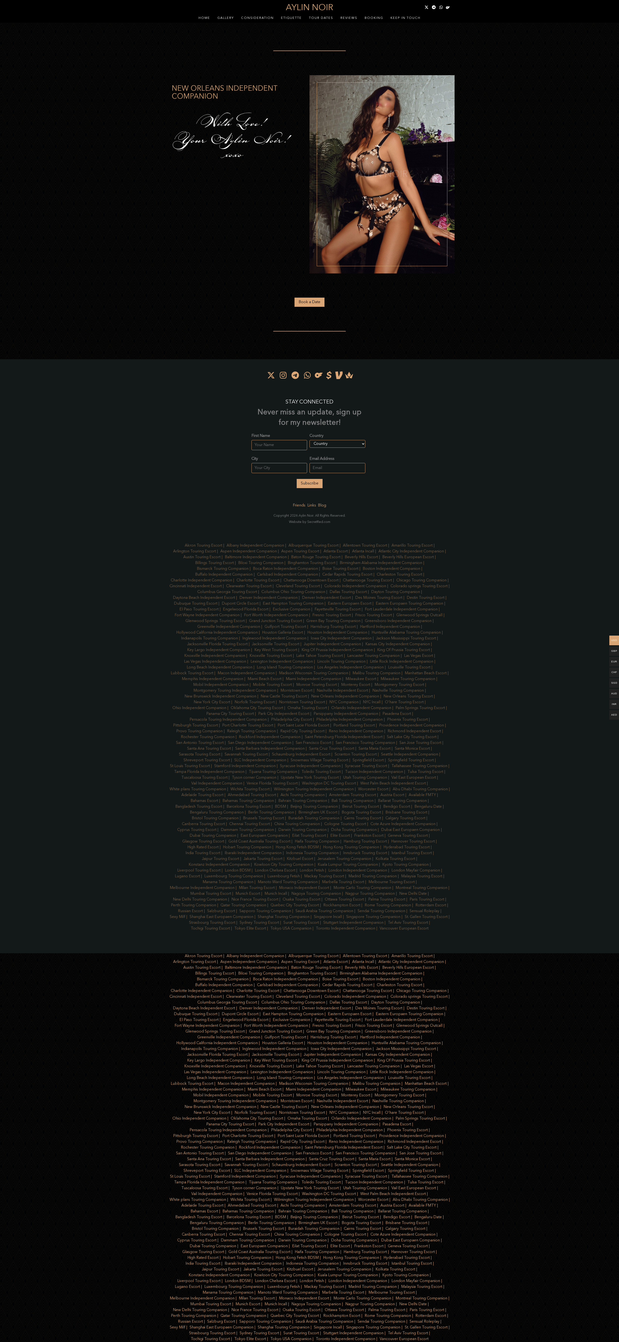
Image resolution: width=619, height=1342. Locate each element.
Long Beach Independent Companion (219, 667)
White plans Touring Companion (197, 789)
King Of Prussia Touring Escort (403, 650)
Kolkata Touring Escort (395, 859)
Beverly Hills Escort (361, 557)
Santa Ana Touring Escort (209, 749)
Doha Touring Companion (354, 830)
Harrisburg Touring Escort (333, 627)
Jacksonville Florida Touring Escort (217, 644)
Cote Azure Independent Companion (402, 824)
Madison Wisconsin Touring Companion (313, 673)
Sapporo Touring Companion (265, 911)
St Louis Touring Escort (190, 766)
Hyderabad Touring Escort (406, 847)
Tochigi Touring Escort (210, 929)
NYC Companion (344, 702)
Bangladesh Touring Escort (198, 807)
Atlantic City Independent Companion (411, 551)
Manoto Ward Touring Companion (288, 882)
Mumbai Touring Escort (210, 894)
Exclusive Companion (291, 609)
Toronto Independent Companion (345, 929)
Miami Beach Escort (264, 679)
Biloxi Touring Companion (260, 563)
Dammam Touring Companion (247, 830)
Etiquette (291, 18)
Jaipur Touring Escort (220, 859)
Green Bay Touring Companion (333, 621)
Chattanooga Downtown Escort (311, 580)
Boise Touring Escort (340, 569)
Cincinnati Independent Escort (195, 586)
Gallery (225, 18)
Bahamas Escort (204, 801)
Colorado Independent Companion (355, 586)
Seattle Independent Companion (409, 754)
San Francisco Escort (313, 743)
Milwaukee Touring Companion (408, 679)
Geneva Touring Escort (408, 836)
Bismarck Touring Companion (223, 569)
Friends (299, 505)
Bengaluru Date (428, 807)
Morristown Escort (296, 691)
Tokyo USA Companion (290, 929)
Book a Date (309, 302)
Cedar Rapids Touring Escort (347, 575)
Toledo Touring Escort (321, 772)
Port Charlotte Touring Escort (247, 725)
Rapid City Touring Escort (302, 731)
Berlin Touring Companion (271, 812)
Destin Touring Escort (425, 598)
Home (204, 18)
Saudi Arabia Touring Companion (324, 911)
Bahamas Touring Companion (248, 801)
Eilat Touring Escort (309, 836)
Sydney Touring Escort (259, 923)
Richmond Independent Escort (414, 731)
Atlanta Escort (336, 551)
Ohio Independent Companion (199, 708)
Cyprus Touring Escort (196, 830)
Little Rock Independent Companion (401, 662)
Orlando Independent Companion (361, 708)
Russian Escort (190, 911)
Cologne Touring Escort (345, 824)
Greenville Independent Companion (228, 627)
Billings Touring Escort (214, 563)
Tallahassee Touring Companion (419, 766)
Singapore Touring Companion (373, 917)
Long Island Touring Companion (285, 667)
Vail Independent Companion (216, 783)
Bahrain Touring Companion (302, 801)
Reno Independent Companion (356, 731)
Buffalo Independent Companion (224, 575)
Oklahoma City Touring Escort (257, 708)
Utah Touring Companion (365, 778)
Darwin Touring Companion (302, 830)
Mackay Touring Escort (324, 876)
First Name (260, 436)
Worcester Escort (373, 789)
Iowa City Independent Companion (341, 638)
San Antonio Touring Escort (200, 743)
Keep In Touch (405, 18)
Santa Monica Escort (412, 749)
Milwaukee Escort (361, 679)
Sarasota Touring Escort (199, 754)
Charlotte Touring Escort (257, 580)
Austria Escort (392, 795)
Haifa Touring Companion (317, 841)
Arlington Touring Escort (194, 551)
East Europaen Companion (264, 836)
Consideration (257, 18)
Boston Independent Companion (391, 569)
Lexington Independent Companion (282, 662)
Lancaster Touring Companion (373, 656)
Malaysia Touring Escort (421, 876)
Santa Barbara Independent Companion (270, 749)
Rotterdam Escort (430, 905)
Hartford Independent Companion (390, 627)
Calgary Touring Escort (405, 818)
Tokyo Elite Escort (250, 929)
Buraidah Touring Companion (313, 818)
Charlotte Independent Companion (201, 580)
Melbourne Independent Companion (202, 888)
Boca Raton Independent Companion (285, 569)
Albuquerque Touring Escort (313, 546)
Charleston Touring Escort (399, 575)
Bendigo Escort (396, 807)
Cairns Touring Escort (362, 818)
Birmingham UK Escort (317, 812)
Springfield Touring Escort (411, 760)
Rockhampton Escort (341, 905)
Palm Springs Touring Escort (420, 708)
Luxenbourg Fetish (283, 876)
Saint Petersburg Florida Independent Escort (344, 737)
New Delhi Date (413, 894)
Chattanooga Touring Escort (367, 580)
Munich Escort (248, 894)
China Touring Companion (297, 824)
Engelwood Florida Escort (245, 609)
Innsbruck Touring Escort (365, 853)
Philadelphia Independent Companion (349, 720)
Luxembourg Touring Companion (233, 876)
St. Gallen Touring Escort (426, 917)
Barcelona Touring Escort (249, 807)
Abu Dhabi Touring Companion (420, 789)
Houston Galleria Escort (282, 633)
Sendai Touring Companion (381, 911)
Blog (322, 505)
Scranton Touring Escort (356, 754)
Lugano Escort (187, 876)
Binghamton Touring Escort (311, 563)
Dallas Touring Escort (348, 592)
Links (311, 505)
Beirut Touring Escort (360, 807)
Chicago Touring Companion (421, 580)
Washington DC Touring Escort (329, 783)
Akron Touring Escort (203, 546)
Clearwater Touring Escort (249, 586)
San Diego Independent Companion (259, 743)
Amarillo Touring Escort (412, 546)
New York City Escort (212, 702)
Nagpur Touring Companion (370, 894)
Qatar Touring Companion (243, 905)
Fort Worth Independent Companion (276, 615)
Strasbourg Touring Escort (212, 923)
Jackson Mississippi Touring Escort (406, 638)
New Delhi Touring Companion (200, 900)
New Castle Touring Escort (284, 696)
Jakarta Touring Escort (262, 859)
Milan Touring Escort (257, 888)
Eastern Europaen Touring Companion (409, 604)
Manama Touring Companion (228, 882)
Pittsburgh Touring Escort (195, 725)
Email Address (322, 459)
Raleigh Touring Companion (251, 731)
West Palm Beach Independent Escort (393, 783)
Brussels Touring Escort (263, 818)
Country (317, 436)
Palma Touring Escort (386, 900)
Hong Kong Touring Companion (351, 847)
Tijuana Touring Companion (273, 772)
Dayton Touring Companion (395, 592)
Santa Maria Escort (375, 749)
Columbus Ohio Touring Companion (293, 592)
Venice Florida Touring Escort (272, 783)
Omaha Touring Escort (307, 708)
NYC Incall (372, 702)
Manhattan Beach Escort (426, 673)
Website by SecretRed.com (309, 522)
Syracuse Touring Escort (366, 766)
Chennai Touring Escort (249, 824)
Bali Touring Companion (353, 801)
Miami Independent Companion (313, 679)
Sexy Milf (177, 917)
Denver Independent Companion (268, 598)
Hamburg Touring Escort (365, 841)
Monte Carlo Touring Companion (362, 888)
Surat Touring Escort (301, 923)
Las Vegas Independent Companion (215, 662)
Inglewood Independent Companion (274, 638)
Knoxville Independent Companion (214, 656)
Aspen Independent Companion (248, 551)
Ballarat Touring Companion (402, 801)
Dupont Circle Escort (240, 604)
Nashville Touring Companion (398, 691)
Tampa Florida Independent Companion (209, 772)
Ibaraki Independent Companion (253, 853)
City (254, 459)
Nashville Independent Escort (342, 691)
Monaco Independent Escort (304, 888)
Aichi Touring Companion (302, 795)
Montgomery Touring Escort (399, 685)
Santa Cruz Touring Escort (331, 749)
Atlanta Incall (363, 551)
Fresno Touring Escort (331, 615)
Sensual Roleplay (424, 911)
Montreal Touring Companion (421, 888)
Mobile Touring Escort (272, 685)
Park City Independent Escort (283, 714)
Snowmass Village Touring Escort (319, 760)
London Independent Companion (357, 871)
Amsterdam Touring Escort (352, 795)
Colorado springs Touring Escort (419, 586)
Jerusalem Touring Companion (344, 859)
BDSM (280, 807)
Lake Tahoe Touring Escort (319, 656)
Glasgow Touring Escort (203, 841)
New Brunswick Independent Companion (220, 696)
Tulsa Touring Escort (425, 772)
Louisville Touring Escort (409, 667)
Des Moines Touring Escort (378, 598)
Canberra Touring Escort (203, 824)
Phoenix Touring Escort (407, 720)
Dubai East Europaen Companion (410, 830)
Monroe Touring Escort (316, 685)
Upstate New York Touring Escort (310, 778)
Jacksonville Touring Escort (275, 644)
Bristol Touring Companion (215, 818)
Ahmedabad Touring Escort (252, 795)
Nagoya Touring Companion (316, 894)
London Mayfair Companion (415, 871)
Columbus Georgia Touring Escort (227, 592)
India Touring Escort (202, 853)
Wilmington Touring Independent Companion (314, 789)
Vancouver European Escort (404, 929)
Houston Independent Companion (337, 633)
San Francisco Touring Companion (365, 743)
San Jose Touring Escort (420, 743)
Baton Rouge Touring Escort (315, 557)
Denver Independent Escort (326, 598)
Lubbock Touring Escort (192, 673)
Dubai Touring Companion (213, 836)
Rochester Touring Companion (208, 737)
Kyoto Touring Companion (405, 865)
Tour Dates (321, 18)
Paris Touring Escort (427, 900)
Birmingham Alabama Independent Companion (381, 563)
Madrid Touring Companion (372, 876)
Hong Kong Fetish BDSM (297, 847)
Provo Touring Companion (199, 731)
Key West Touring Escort (275, 650)
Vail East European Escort (413, 778)
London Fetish (312, 871)
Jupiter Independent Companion (332, 644)
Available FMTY (422, 795)
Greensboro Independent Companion (398, 621)
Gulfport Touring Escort (285, 627)
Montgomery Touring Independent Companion (234, 691)
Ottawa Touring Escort (344, 900)
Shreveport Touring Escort (207, 760)
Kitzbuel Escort (300, 859)
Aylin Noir (309, 8)
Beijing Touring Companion (314, 807)
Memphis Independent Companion (212, 679)
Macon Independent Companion (246, 673)
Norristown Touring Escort (302, 702)
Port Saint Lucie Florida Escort (303, 725)
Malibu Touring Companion (376, 673)
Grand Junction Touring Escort (275, 621)
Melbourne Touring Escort (391, 882)
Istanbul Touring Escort (411, 853)
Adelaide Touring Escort (202, 795)
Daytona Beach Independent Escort (204, 598)
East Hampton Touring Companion (293, 604)
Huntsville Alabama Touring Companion (406, 633)
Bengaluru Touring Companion (217, 812)
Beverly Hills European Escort (408, 557)
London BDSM (238, 871)
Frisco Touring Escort (373, 615)
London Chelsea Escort (275, 871)
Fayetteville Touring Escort (338, 609)
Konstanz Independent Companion (219, 865)
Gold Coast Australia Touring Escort (259, 841)
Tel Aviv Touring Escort (408, 923)
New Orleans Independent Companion (345, 696)
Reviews (348, 18)
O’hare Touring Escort (404, 702)
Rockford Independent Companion (270, 737)
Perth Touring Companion (193, 905)
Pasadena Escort (397, 714)
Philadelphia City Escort (291, 720)
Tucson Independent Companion (374, 772)
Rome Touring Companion (388, 905)
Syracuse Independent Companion (310, 766)
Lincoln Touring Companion (341, 662)
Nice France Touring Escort (254, 900)
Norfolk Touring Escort (255, 702)
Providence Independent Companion (411, 725)
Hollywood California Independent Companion (217, 633)
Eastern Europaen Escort (349, 604)
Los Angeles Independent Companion (350, 667)
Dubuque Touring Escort (195, 604)
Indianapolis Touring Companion (209, 638)
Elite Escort (340, 836)
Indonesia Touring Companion (312, 853)
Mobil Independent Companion (221, 685)
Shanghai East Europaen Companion (221, 917)
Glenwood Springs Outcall (419, 615)
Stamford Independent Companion (245, 766)
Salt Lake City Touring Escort (411, 737)
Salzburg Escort (221, 911)
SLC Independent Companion (260, 760)
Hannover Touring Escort (413, 841)
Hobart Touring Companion (247, 847)
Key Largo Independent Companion (218, 650)
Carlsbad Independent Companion (287, 575)
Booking (374, 18)
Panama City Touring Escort (230, 714)
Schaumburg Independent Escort (301, 754)
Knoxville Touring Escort (271, 656)
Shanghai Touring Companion (284, 917)
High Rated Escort (203, 847)
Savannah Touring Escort (246, 754)
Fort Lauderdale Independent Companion (401, 609)
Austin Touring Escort (202, 557)
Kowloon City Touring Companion (283, 865)
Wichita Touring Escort (250, 789)
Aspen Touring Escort (300, 551)
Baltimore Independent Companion (256, 557)
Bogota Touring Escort (361, 812)
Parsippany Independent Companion (346, 714)
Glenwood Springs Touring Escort (215, 621)
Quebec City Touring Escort (295, 905)
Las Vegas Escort (418, 656)
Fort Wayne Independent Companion (207, 615)
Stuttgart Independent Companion (353, 923)
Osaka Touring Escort (301, 900)
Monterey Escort (355, 685)
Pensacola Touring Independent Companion (228, 720)
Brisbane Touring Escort (406, 812)
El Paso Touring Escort (199, 609)
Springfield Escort (368, 760)
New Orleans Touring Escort (408, 696)
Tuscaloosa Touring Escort (204, 778)
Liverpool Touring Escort (199, 871)
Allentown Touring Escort (365, 546)
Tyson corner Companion (254, 778)
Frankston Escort (368, 836)
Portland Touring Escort (354, 725)
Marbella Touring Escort (343, 882)
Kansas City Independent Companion (397, 644)
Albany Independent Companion (255, 546)
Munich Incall (276, 894)
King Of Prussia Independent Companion (337, 650)
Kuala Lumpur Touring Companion (348, 865)
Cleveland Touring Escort (298, 586)
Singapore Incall (328, 917)
